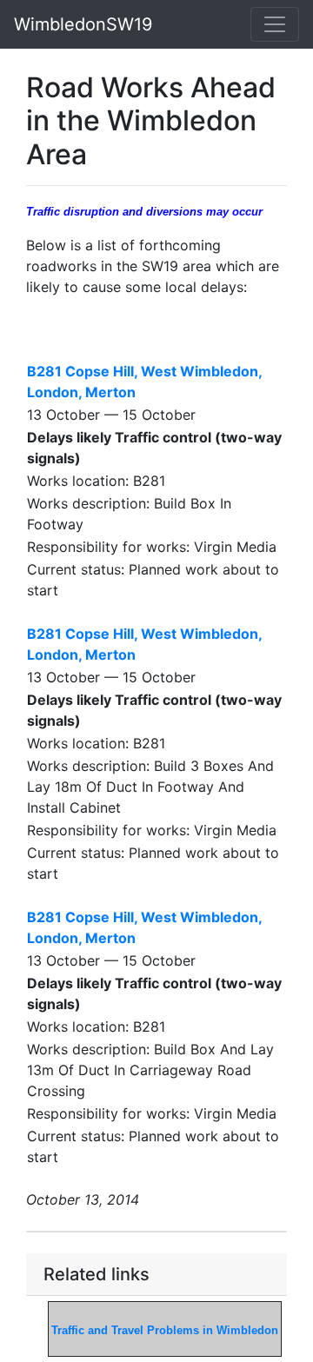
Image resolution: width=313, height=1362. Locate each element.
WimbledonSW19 (83, 24)
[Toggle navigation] (274, 24)
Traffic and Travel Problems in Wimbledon (164, 1330)
